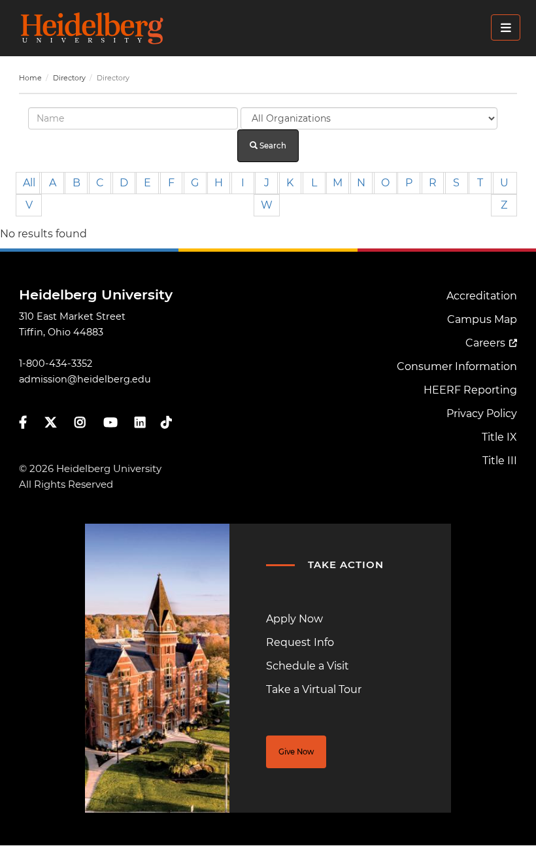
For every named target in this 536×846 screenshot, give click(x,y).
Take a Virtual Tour (313, 689)
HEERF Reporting (470, 390)
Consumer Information (457, 366)
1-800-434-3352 (55, 363)
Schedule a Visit (307, 666)
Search (272, 145)
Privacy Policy (481, 413)
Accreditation (481, 296)
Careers (485, 343)
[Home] (272, 28)
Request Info (300, 642)
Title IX (499, 437)
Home (30, 77)
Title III (499, 460)
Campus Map (482, 319)
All (29, 183)
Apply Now (294, 619)
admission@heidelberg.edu (85, 379)
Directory (69, 77)
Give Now (296, 751)
